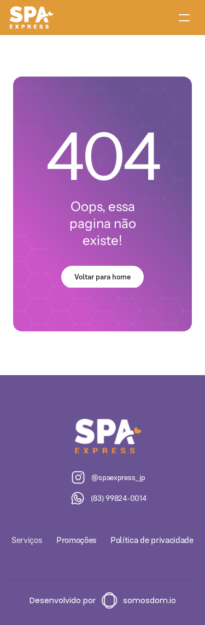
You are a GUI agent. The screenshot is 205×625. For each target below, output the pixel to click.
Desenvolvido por (63, 600)
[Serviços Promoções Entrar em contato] (102, 17)
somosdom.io (149, 600)
